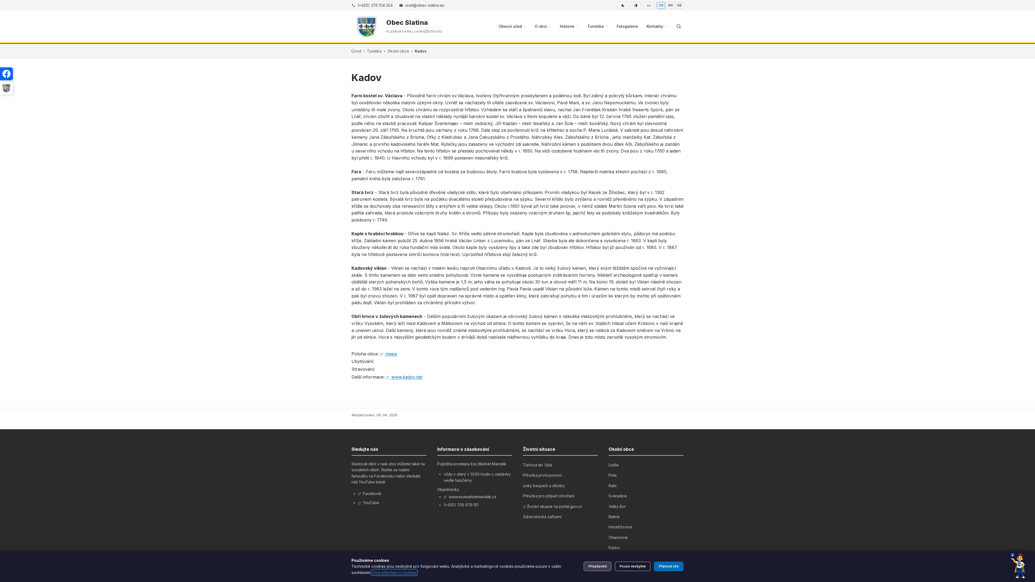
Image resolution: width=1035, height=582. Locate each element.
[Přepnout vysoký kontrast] (635, 5)
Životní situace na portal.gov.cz (554, 506)
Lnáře (614, 465)
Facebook (372, 493)
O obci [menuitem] (541, 26)
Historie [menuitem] (567, 26)
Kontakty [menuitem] (655, 26)
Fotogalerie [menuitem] (627, 26)
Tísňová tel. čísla (537, 465)
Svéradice (618, 496)
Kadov (614, 547)
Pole (613, 475)
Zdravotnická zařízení (542, 516)
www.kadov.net (406, 377)
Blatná (614, 516)
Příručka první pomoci (542, 475)
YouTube (371, 502)
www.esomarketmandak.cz (472, 496)
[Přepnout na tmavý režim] (622, 5)
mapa (391, 353)
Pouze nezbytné (633, 566)
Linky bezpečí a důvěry (544, 485)
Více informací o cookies (394, 572)
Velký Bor (617, 506)
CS (661, 5)
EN (670, 5)
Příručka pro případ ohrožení (548, 496)
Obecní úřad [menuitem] (510, 26)
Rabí (612, 485)
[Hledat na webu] (679, 26)
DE (679, 5)
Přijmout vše (669, 566)
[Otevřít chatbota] (1018, 566)
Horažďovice (620, 527)
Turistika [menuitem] (595, 26)
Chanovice (618, 537)
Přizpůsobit (597, 566)
